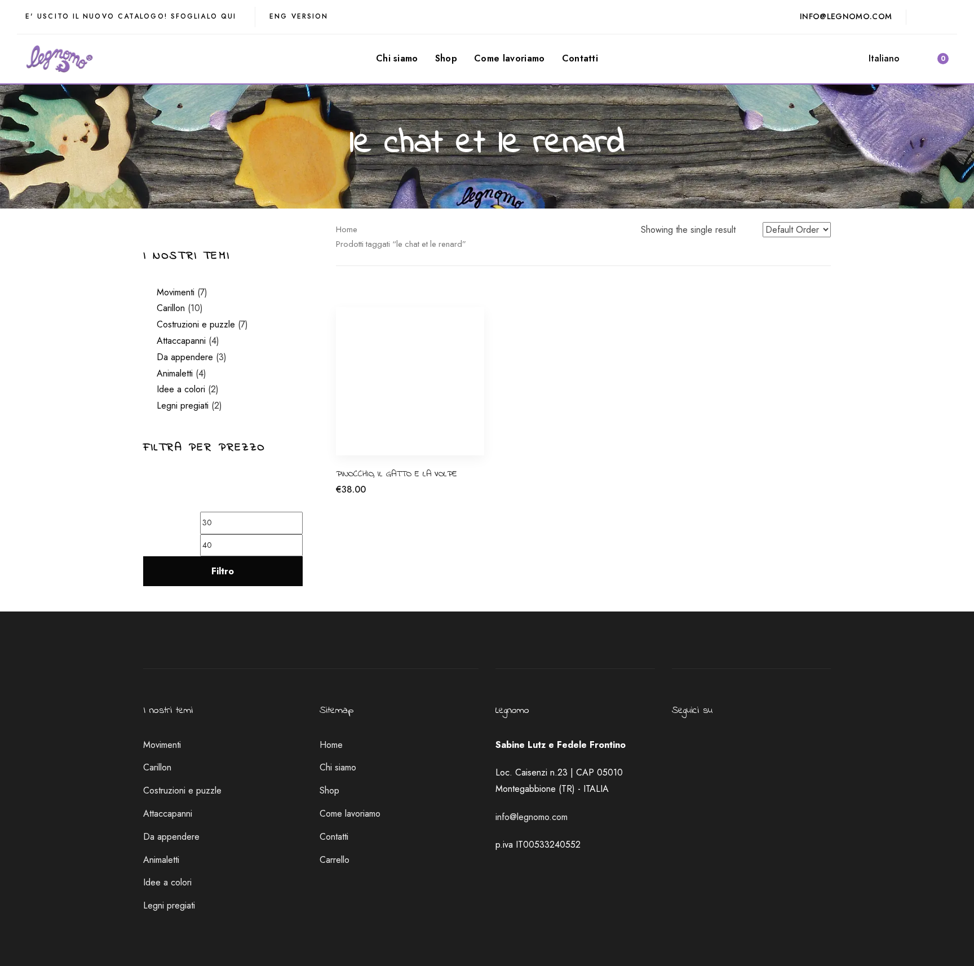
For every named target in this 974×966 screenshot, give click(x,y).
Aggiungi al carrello (373, 495)
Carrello (334, 859)
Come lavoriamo (350, 813)
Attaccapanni (181, 340)
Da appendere (185, 357)
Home (346, 229)
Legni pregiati (183, 405)
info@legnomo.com (531, 816)
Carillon (171, 308)
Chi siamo (338, 767)
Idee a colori (181, 389)
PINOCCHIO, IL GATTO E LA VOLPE (396, 474)
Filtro (222, 571)
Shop (329, 790)
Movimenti (175, 292)
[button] (889, 59)
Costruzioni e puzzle (196, 324)
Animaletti (175, 373)
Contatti (334, 836)
